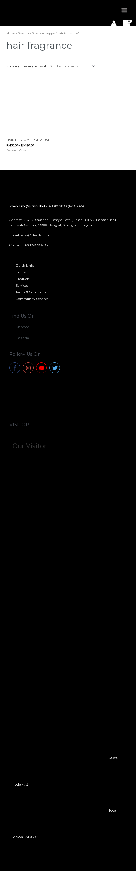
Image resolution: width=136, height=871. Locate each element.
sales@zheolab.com (36, 235)
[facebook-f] (15, 367)
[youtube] (42, 367)
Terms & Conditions (31, 292)
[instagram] (29, 367)
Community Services (32, 299)
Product (23, 33)
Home (10, 33)
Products (22, 279)
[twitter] (55, 367)
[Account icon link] (114, 23)
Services (22, 285)
